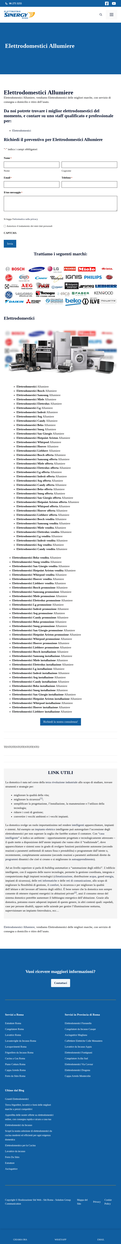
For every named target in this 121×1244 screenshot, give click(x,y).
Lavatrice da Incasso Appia (78, 1046)
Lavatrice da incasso (15, 1151)
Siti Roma (48, 1200)
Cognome (66, 170)
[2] (75, 892)
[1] (41, 798)
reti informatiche (47, 880)
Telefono (67, 177)
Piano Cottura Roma (15, 1064)
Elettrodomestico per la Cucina (20, 1145)
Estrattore (10, 1163)
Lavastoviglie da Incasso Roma (20, 1040)
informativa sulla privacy (25, 219)
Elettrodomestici (21, 130)
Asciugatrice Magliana (76, 1035)
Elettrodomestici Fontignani (78, 1052)
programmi (11, 859)
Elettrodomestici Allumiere (19, 927)
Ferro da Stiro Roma (15, 1076)
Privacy (97, 1201)
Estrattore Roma (13, 1023)
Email (8, 177)
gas (99, 876)
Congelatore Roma (14, 1029)
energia (109, 876)
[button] (101, 14)
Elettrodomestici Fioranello (78, 1023)
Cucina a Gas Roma (15, 1058)
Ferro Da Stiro (12, 1157)
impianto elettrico (45, 829)
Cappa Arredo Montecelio (78, 1076)
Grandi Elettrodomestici (17, 1099)
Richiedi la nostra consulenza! (60, 721)
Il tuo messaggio (13, 192)
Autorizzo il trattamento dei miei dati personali (29, 226)
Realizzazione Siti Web (29, 1200)
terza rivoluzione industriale (62, 782)
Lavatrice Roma (13, 1035)
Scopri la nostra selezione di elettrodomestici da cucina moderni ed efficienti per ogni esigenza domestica (28, 1135)
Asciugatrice (11, 1168)
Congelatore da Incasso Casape (80, 1029)
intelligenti (78, 825)
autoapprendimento (83, 859)
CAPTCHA (10, 233)
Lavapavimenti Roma (15, 1046)
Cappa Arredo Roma (15, 1070)
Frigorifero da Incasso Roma (19, 1052)
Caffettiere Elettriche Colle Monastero (83, 1040)
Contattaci (60, 983)
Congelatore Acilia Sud (76, 1058)
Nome (7, 170)
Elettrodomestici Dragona (77, 1070)
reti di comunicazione (78, 880)
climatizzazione (63, 876)
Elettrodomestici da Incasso (18, 1125)
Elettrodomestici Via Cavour (79, 1064)
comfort (54, 884)
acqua (92, 876)
